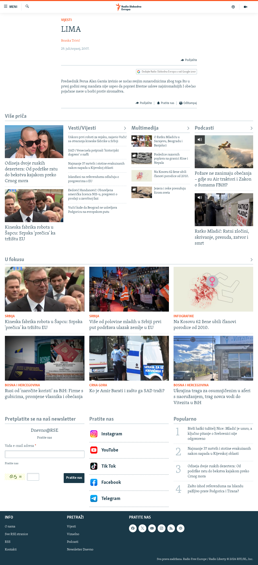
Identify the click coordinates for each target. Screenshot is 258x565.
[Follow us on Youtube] (152, 528)
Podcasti (204, 128)
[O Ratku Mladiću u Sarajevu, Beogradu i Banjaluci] (141, 141)
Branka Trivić (70, 40)
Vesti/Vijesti (82, 128)
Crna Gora (98, 385)
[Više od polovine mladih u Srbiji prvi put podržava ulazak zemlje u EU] (129, 289)
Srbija (10, 316)
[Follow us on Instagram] (161, 528)
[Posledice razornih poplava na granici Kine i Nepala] (141, 158)
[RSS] (171, 528)
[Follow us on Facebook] (133, 528)
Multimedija (145, 128)
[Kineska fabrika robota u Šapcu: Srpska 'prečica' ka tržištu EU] (34, 205)
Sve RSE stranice (16, 534)
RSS (7, 542)
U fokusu (14, 260)
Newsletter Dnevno (80, 549)
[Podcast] (233, 7)
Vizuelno (73, 534)
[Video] (245, 7)
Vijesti (66, 20)
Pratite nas (74, 478)
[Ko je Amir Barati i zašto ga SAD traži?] (129, 358)
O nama (10, 526)
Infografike (184, 316)
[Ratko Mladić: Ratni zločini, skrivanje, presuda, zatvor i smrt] (224, 209)
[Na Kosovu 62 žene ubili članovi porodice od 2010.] (141, 176)
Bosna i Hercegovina (22, 385)
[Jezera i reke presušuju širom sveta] (141, 192)
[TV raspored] (180, 528)
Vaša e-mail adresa (20, 446)
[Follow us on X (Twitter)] (142, 528)
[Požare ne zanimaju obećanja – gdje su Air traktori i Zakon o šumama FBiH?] (224, 151)
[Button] (189, 60)
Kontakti (11, 549)
